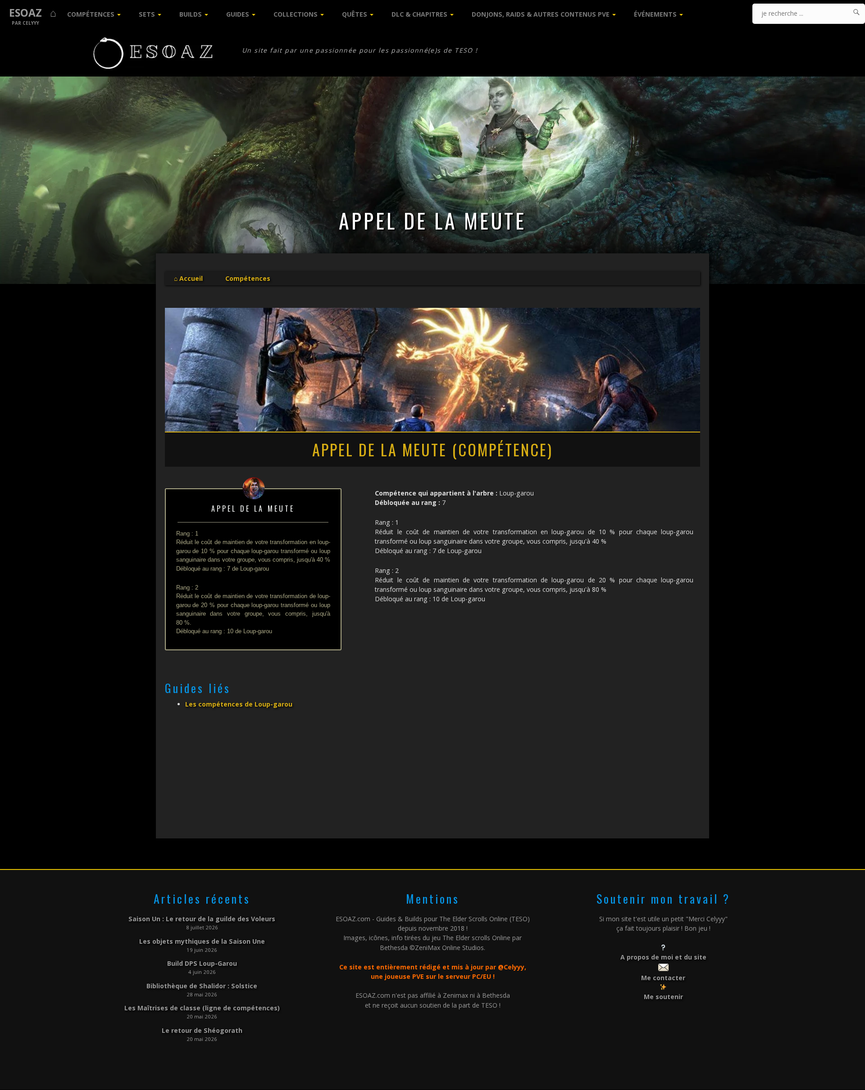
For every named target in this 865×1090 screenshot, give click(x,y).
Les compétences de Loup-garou (238, 704)
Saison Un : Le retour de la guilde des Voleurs (201, 918)
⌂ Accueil (188, 278)
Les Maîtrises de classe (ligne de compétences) (202, 1008)
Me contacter (663, 977)
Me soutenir (663, 996)
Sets (147, 14)
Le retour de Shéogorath (202, 1030)
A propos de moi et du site (663, 957)
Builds (190, 14)
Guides (237, 14)
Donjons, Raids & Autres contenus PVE (541, 14)
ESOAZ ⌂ (32, 13)
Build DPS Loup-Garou (202, 963)
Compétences (90, 14)
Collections (295, 14)
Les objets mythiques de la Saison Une (202, 941)
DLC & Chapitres (419, 14)
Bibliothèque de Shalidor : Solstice (201, 986)
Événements (655, 14)
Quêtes (354, 14)
